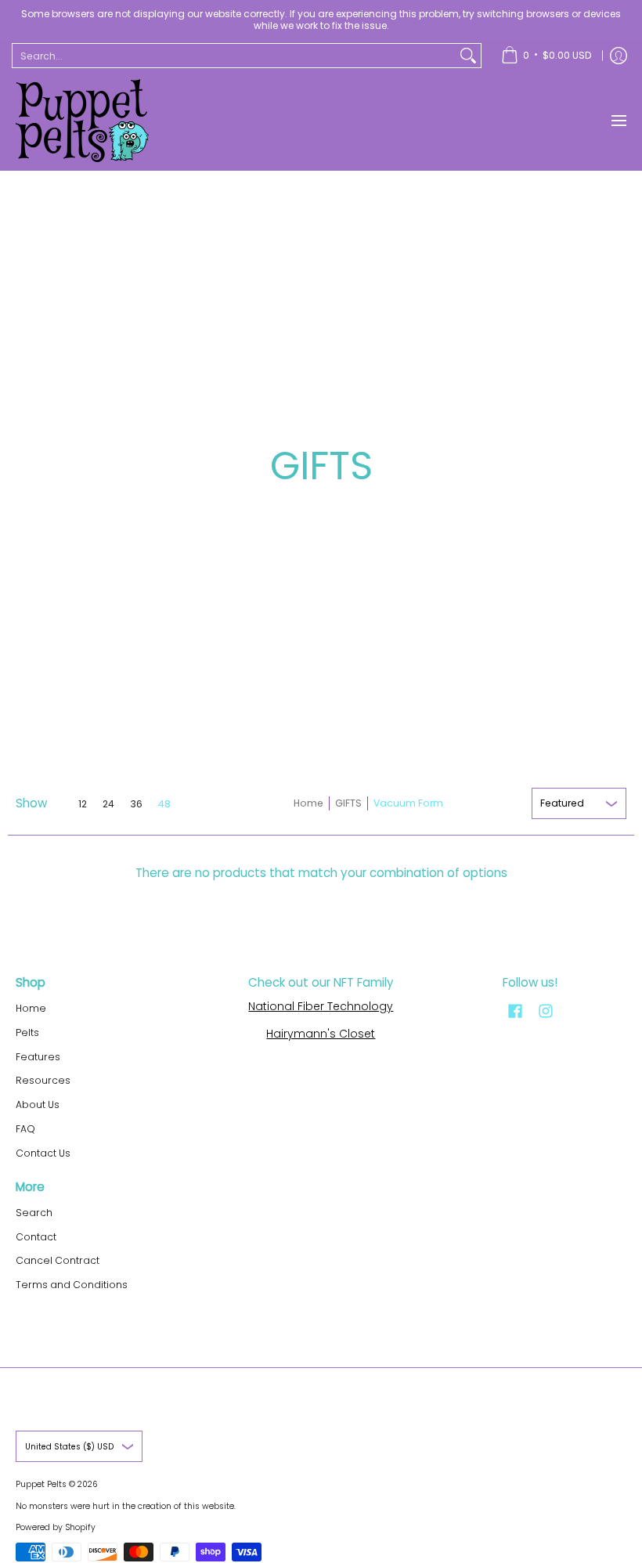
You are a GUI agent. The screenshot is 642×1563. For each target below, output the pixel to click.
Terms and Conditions (72, 1284)
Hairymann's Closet (320, 1033)
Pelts (27, 1032)
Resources (43, 1080)
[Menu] (618, 120)
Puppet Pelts (41, 1484)
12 (82, 804)
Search (34, 1212)
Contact (36, 1237)
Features (38, 1056)
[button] (515, 1010)
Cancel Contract (57, 1260)
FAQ (25, 1128)
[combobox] (234, 55)
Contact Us (43, 1153)
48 (164, 804)
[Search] (468, 55)
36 (136, 804)
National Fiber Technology (320, 1006)
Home (308, 803)
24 (108, 804)
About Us (38, 1104)
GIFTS (348, 803)
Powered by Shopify (56, 1527)
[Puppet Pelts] (82, 120)
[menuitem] (546, 55)
